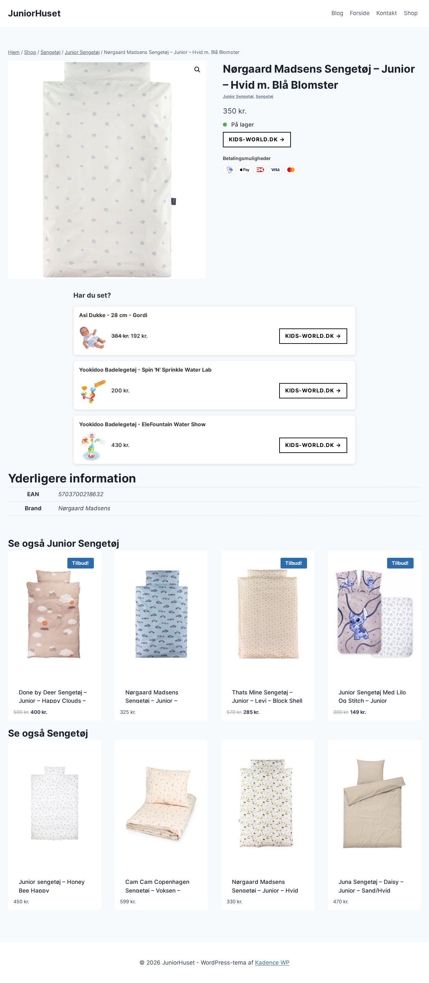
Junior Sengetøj (238, 96)
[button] (197, 70)
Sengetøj (264, 96)
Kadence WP (272, 962)
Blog (337, 13)
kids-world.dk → (257, 139)
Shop (411, 13)
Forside (360, 13)
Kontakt (386, 13)
